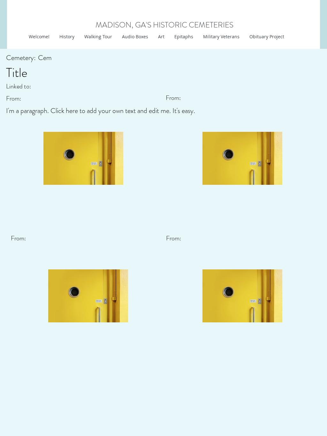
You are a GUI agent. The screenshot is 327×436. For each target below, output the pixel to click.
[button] (161, 36)
